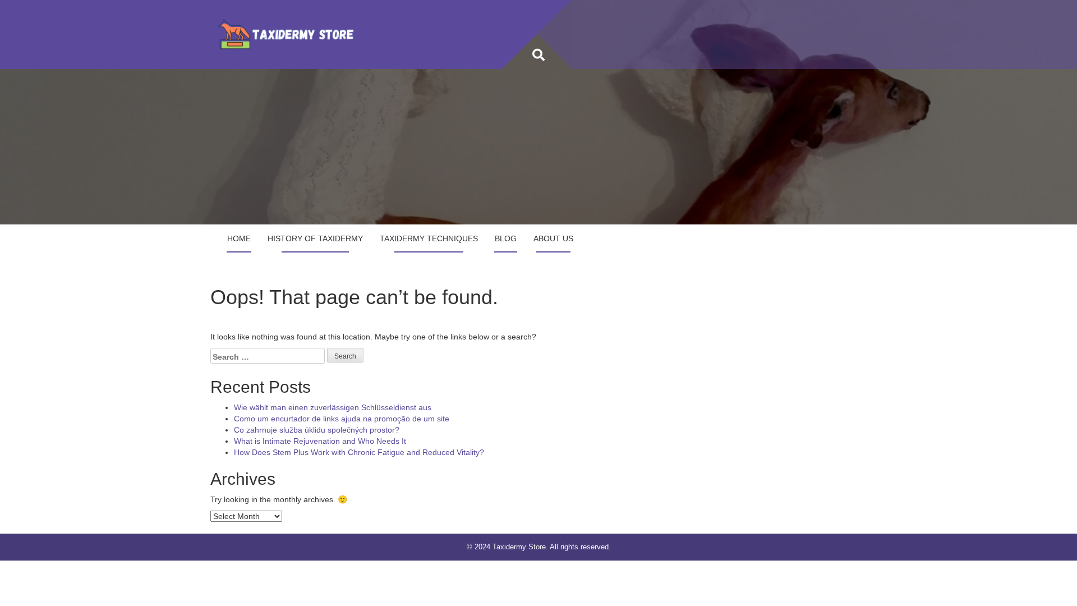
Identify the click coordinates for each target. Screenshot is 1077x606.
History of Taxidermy (315, 238)
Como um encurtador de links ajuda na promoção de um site (341, 418)
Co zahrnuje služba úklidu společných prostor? (316, 429)
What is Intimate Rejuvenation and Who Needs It (320, 441)
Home (239, 238)
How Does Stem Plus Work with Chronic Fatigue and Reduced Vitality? (359, 452)
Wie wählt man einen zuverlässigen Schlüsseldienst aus (332, 407)
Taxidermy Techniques (429, 238)
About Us (553, 238)
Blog (506, 238)
